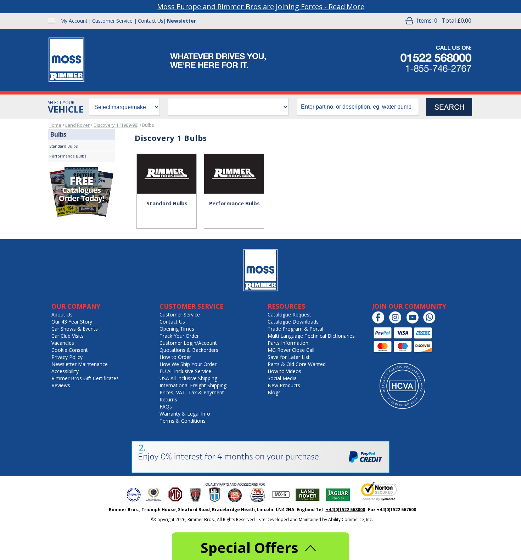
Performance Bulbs (67, 156)
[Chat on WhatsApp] (431, 322)
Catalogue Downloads (293, 321)
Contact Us (150, 20)
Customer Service (112, 20)
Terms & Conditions (182, 420)
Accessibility (65, 371)
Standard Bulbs (63, 146)
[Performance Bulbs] (234, 166)
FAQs (165, 406)
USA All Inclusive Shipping (188, 378)
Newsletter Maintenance (79, 364)
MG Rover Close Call (291, 350)
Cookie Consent (69, 350)
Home (55, 125)
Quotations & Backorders (188, 350)
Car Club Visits (67, 335)
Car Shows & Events (74, 328)
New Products (284, 385)
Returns (168, 399)
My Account (74, 20)
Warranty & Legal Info (184, 413)
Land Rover (77, 125)
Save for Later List (289, 357)
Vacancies (62, 342)
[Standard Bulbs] (166, 166)
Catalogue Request (289, 314)
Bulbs (148, 125)
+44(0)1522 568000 (345, 510)
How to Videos (284, 371)
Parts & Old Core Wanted (297, 364)
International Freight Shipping (192, 385)
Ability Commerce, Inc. (350, 519)
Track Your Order (179, 335)
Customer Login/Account (188, 342)
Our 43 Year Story (71, 321)
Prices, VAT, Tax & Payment (191, 392)
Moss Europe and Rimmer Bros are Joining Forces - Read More (260, 6)
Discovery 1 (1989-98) (116, 125)
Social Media (282, 378)
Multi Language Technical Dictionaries (311, 335)
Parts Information (288, 342)
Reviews (60, 385)
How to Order (175, 357)
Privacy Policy (67, 357)
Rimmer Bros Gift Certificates (85, 378)
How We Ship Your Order (188, 364)
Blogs (274, 392)
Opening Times (176, 328)
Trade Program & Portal (295, 328)
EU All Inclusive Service (185, 371)
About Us (62, 314)
